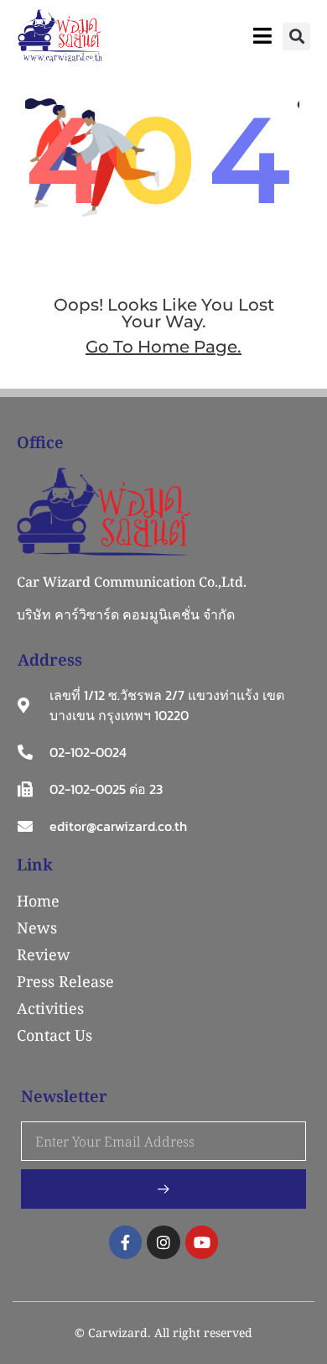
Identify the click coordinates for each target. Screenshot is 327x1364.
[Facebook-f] (126, 1242)
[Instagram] (163, 1242)
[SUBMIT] (163, 1189)
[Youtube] (202, 1242)
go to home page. (163, 347)
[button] (296, 36)
